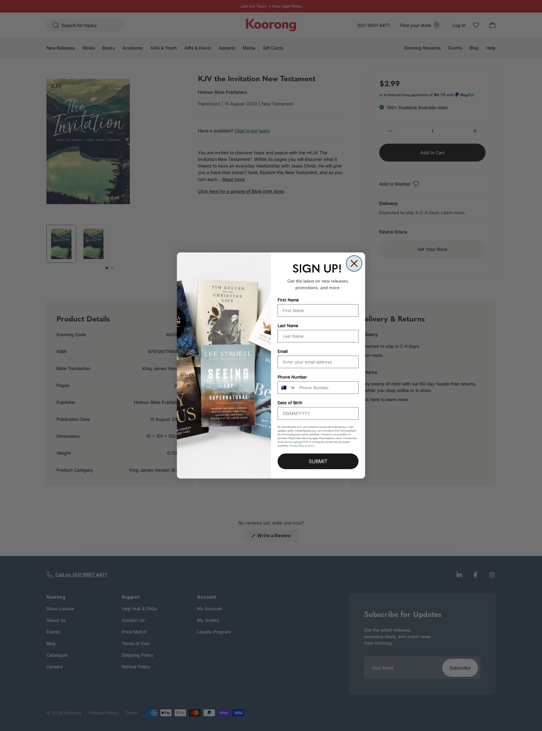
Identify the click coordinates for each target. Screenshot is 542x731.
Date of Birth (290, 402)
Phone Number (292, 376)
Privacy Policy (297, 445)
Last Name (288, 325)
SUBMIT (318, 461)
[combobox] (287, 388)
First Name (288, 299)
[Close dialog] (354, 263)
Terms (310, 445)
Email (283, 351)
